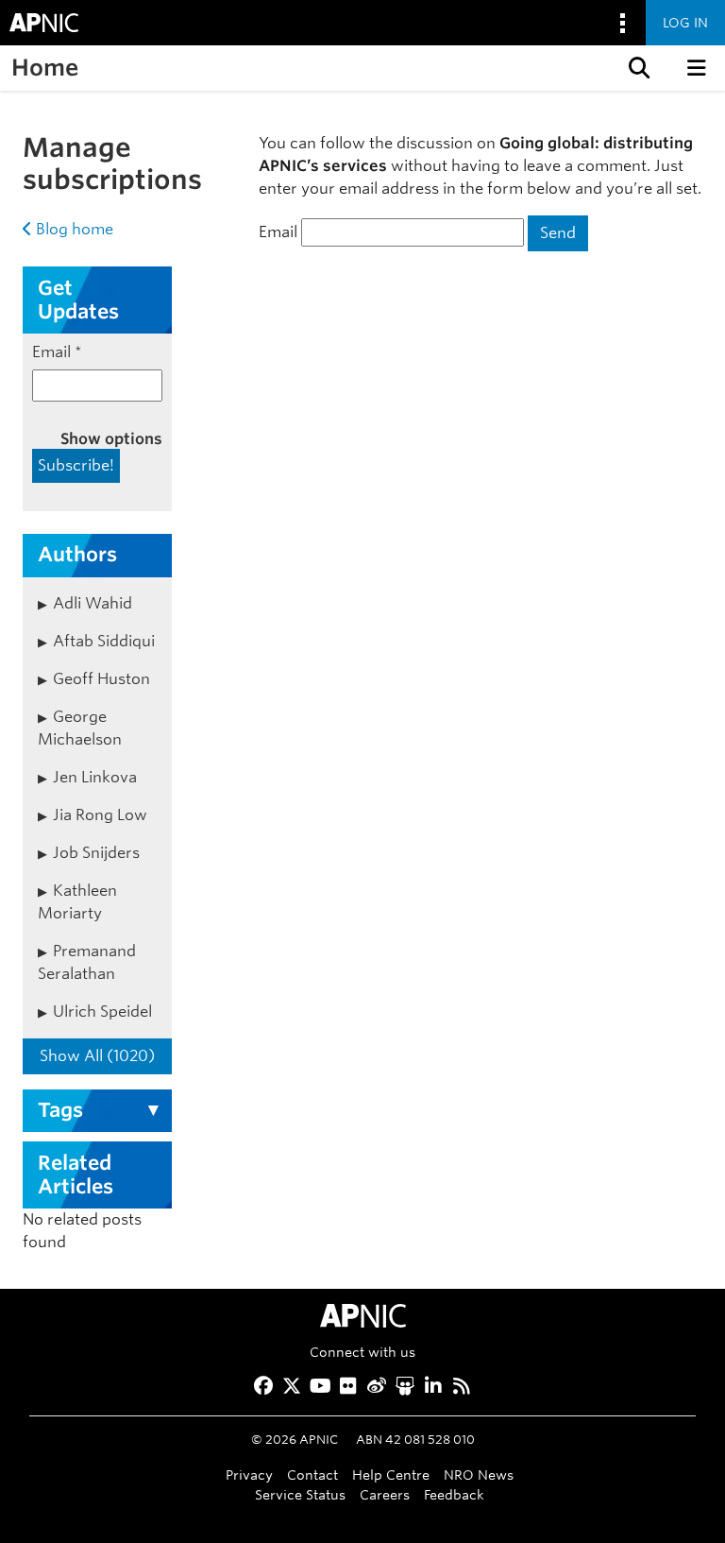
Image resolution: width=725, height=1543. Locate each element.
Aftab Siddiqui (104, 641)
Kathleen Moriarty (77, 902)
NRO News (479, 1474)
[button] (637, 68)
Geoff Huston (101, 679)
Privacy (249, 1474)
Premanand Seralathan (87, 962)
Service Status (300, 1494)
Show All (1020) (97, 1056)
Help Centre (391, 1474)
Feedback (454, 1494)
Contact (312, 1474)
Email (278, 232)
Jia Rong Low (100, 815)
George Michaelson (80, 728)
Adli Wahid (92, 603)
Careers (385, 1494)
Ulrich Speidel (102, 1011)
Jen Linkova (95, 777)
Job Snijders (96, 853)
